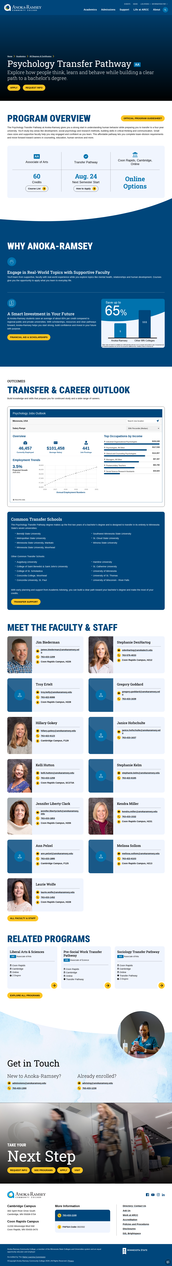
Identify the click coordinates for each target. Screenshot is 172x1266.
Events (127, 4)
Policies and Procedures (136, 1224)
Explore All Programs (25, 995)
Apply (14, 87)
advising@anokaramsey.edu (97, 1083)
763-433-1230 (89, 1088)
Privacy (71, 1261)
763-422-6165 (129, 778)
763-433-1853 (48, 818)
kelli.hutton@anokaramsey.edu (57, 773)
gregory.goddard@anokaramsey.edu (141, 693)
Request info (34, 87)
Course (34, 188)
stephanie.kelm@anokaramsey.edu (141, 773)
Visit (77, 1170)
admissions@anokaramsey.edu (29, 1083)
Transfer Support (26, 602)
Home (9, 56)
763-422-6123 (48, 736)
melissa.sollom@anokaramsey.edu (141, 853)
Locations (145, 4)
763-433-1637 (129, 737)
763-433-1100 (70, 1215)
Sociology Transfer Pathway (138, 952)
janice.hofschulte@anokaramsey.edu (141, 731)
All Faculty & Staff (23, 918)
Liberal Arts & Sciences (27, 952)
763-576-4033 (129, 655)
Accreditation (130, 1219)
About (156, 9)
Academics (90, 9)
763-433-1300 (19, 1088)
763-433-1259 (48, 778)
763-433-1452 (48, 897)
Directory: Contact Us (134, 1206)
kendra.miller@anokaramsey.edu (139, 811)
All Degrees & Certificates (40, 56)
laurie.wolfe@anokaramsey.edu (58, 892)
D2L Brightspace (132, 1233)
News (135, 4)
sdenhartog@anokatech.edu (137, 650)
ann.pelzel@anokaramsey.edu (57, 853)
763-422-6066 (48, 697)
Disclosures (129, 1229)
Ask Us (126, 1210)
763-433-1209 (48, 657)
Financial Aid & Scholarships (29, 337)
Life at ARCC (141, 9)
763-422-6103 (129, 858)
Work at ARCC (130, 1215)
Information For (159, 4)
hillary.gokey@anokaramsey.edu (58, 731)
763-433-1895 (48, 858)
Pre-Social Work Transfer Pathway (83, 954)
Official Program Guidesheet (143, 118)
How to (83, 188)
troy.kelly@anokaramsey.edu (56, 692)
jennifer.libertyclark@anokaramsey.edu (60, 812)
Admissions (108, 9)
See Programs (43, 1170)
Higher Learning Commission (33, 1257)
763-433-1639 (129, 699)
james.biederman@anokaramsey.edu (60, 651)
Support (124, 9)
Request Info (18, 1170)
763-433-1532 (129, 816)
